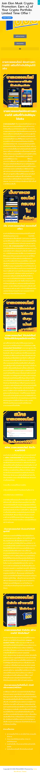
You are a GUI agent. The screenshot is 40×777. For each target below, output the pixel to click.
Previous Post (7, 758)
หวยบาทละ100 (22, 159)
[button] (20, 48)
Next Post (34, 758)
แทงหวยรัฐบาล (23, 236)
